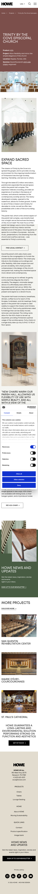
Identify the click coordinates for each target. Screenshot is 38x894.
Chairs (19, 792)
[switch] (31, 452)
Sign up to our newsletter (12, 587)
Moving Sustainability (19, 815)
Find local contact (14, 248)
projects (11, 13)
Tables (19, 796)
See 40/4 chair (12, 505)
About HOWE (19, 812)
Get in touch (18, 743)
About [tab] (31, 413)
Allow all (19, 474)
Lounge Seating (19, 800)
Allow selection (19, 479)
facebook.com (19, 876)
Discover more (7, 609)
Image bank (19, 835)
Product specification (19, 831)
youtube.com (31, 876)
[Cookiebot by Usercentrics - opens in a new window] (27, 407)
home (3, 13)
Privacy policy (19, 870)
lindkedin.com (13, 876)
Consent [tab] (7, 413)
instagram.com (7, 876)
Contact (19, 828)
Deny (19, 485)
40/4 (11, 50)
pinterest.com (25, 876)
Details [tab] (19, 413)
